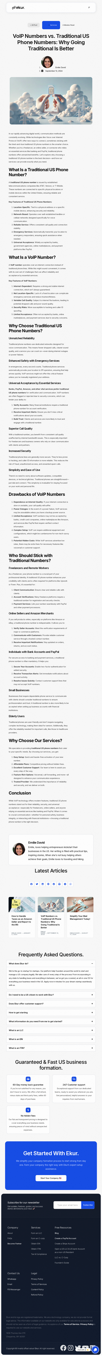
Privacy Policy (37, 1279)
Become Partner (14, 1243)
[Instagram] (71, 1348)
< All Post (33, 25)
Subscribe (88, 1205)
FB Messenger (13, 1289)
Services (53, 25)
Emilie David (16, 933)
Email (9, 1284)
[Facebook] (63, 1348)
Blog (57, 1233)
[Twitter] (78, 1348)
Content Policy (37, 1289)
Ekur (37, 1348)
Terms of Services (39, 1284)
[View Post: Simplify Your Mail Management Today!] (80, 904)
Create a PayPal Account (65, 1238)
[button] (31, 884)
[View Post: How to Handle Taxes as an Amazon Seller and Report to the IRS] (22, 904)
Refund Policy (37, 1295)
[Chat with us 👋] (95, 1350)
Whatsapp (11, 1279)
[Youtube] (85, 1348)
